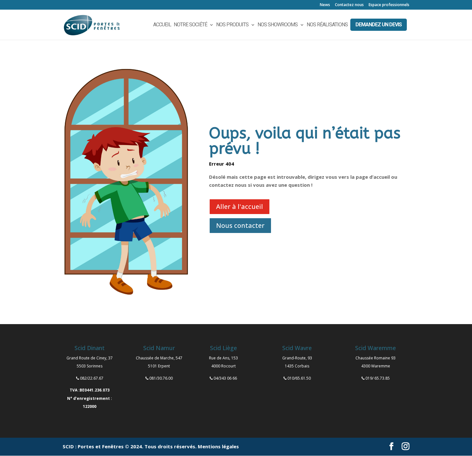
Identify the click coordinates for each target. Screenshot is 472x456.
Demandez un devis (378, 25)
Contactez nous (349, 5)
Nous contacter (240, 225)
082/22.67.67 (91, 378)
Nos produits (232, 25)
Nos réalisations (327, 25)
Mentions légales (218, 446)
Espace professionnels (389, 5)
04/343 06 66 (225, 378)
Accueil (162, 25)
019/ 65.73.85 (377, 378)
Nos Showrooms (278, 25)
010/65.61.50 (299, 378)
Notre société (190, 25)
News (325, 5)
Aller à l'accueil (239, 206)
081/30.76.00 (161, 378)
